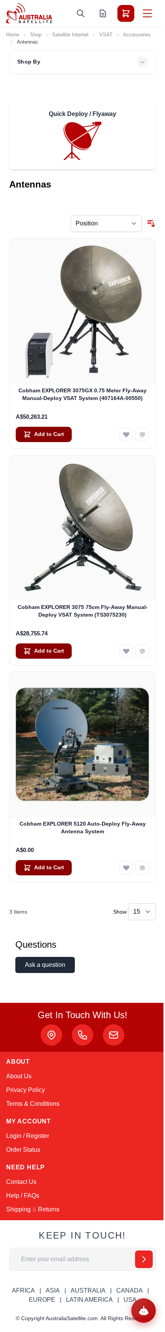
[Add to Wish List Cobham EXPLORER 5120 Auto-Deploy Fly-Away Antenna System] (126, 868)
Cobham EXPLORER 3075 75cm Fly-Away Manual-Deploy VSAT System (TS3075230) (83, 610)
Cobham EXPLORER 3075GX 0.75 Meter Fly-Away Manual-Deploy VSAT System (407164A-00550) (82, 394)
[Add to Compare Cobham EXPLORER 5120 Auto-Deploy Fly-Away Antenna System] (142, 868)
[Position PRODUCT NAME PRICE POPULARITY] (106, 223)
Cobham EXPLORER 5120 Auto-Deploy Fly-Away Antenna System (83, 827)
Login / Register (27, 1136)
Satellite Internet (70, 35)
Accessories (137, 35)
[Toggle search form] (80, 13)
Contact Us (21, 1182)
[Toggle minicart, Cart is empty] (125, 13)
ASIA (53, 1290)
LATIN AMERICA (89, 1299)
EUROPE (42, 1299)
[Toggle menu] (147, 13)
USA (130, 1299)
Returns (48, 1209)
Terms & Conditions (32, 1103)
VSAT (105, 35)
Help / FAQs (22, 1195)
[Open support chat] (143, 1310)
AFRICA (23, 1290)
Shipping (18, 1209)
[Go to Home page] (29, 13)
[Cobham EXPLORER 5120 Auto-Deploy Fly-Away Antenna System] (82, 744)
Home (12, 35)
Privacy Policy (25, 1090)
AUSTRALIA (88, 1290)
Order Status (23, 1149)
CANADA (129, 1290)
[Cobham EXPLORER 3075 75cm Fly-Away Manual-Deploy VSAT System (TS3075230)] (82, 528)
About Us (18, 1076)
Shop (35, 35)
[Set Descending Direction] (151, 223)
